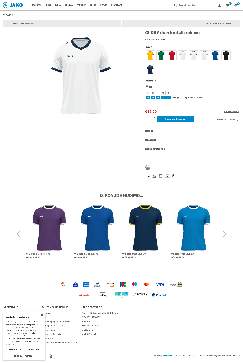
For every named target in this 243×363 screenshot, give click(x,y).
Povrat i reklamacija (52, 334)
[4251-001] (204, 55)
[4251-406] (215, 55)
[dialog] (24, 336)
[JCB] (123, 288)
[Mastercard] (147, 288)
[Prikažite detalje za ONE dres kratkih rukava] (49, 227)
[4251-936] (150, 69)
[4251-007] (193, 55)
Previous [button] (18, 234)
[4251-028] (182, 55)
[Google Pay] (103, 299)
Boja (148, 46)
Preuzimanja (48, 338)
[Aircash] (84, 299)
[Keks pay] (121, 299)
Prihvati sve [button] (15, 349)
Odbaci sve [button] (33, 349)
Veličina (150, 80)
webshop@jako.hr (90, 325)
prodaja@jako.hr (89, 334)
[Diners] (98, 288)
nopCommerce (165, 355)
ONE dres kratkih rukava (38, 253)
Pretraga (46, 313)
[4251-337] (150, 55)
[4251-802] (226, 55)
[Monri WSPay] (175, 288)
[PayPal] (159, 299)
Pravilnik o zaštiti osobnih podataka (59, 342)
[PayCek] (140, 299)
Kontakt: (86, 321)
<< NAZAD (8, 14)
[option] (49, 236)
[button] (24, 355)
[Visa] (160, 288)
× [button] (42, 315)
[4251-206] (161, 55)
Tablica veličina (231, 111)
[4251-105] (172, 55)
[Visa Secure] (76, 288)
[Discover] (110, 288)
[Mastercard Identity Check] (64, 288)
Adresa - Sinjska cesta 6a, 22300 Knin (100, 313)
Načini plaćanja (49, 329)
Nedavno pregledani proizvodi (56, 321)
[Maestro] (135, 288)
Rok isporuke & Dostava (53, 325)
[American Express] (86, 288)
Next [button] (224, 234)
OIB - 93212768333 (91, 317)
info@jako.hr (88, 329)
